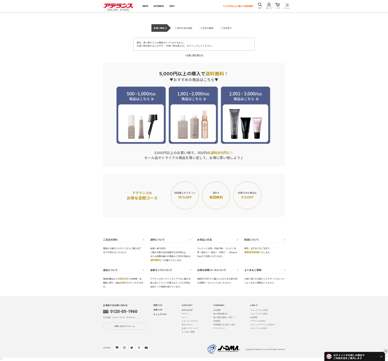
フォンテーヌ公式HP (258, 328)
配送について (251, 239)
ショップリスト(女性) (259, 310)
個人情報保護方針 (220, 314)
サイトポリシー (219, 328)
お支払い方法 (204, 239)
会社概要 (217, 310)
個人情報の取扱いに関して (224, 317)
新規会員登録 (187, 310)
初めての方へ (187, 324)
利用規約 (217, 321)
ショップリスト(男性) (259, 314)
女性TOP (157, 309)
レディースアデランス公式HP (262, 324)
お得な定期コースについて (211, 270)
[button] (354, 356)
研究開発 (254, 317)
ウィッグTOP (160, 314)
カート (184, 317)
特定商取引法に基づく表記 (224, 324)
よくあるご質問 (252, 270)
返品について (110, 270)
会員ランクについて (161, 270)
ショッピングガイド (190, 321)
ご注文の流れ (110, 239)
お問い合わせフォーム (124, 326)
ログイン (185, 314)
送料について (157, 239)
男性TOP (157, 305)
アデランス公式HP (258, 321)
